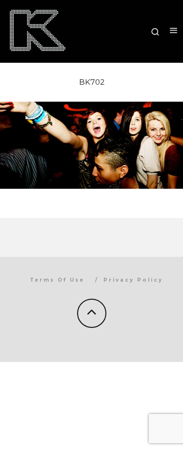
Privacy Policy (133, 280)
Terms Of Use (57, 280)
